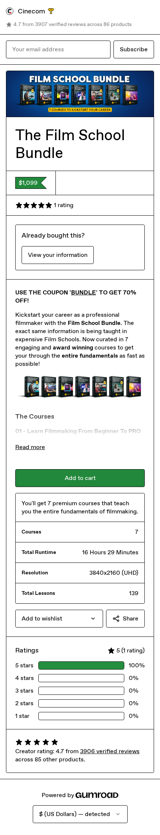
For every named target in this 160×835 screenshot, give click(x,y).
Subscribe (134, 49)
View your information (57, 254)
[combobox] (59, 619)
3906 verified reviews (110, 751)
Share (130, 618)
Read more (30, 447)
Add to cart (80, 477)
